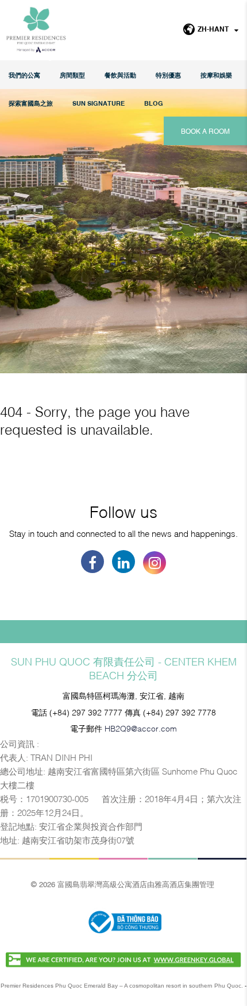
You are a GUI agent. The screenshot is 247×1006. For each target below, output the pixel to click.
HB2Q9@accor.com (141, 727)
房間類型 (72, 75)
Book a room (205, 131)
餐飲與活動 (120, 75)
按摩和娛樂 (216, 75)
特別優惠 (168, 75)
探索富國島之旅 (31, 103)
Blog (153, 103)
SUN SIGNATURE (98, 103)
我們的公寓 (24, 75)
